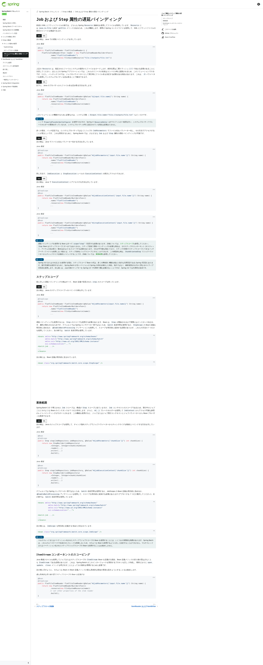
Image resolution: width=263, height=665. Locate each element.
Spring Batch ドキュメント (49, 12)
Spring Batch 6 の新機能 (11, 30)
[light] (259, 4)
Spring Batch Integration (11, 83)
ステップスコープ (168, 18)
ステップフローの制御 (11, 50)
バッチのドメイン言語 (10, 33)
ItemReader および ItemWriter (13, 59)
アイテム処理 (7, 62)
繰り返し (6, 69)
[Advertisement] (96, 384)
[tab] (39, 35)
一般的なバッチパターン (11, 79)
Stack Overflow (170, 37)
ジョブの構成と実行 (9, 37)
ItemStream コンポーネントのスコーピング (172, 23)
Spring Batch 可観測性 (10, 86)
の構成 (7, 40)
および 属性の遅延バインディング (16, 55)
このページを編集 (170, 29)
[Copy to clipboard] (153, 63)
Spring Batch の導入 (9, 23)
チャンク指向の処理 (10, 43)
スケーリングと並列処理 (11, 66)
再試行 (5, 73)
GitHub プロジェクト (171, 33)
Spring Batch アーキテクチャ (12, 26)
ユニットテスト (8, 76)
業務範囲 (165, 20)
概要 (4, 19)
